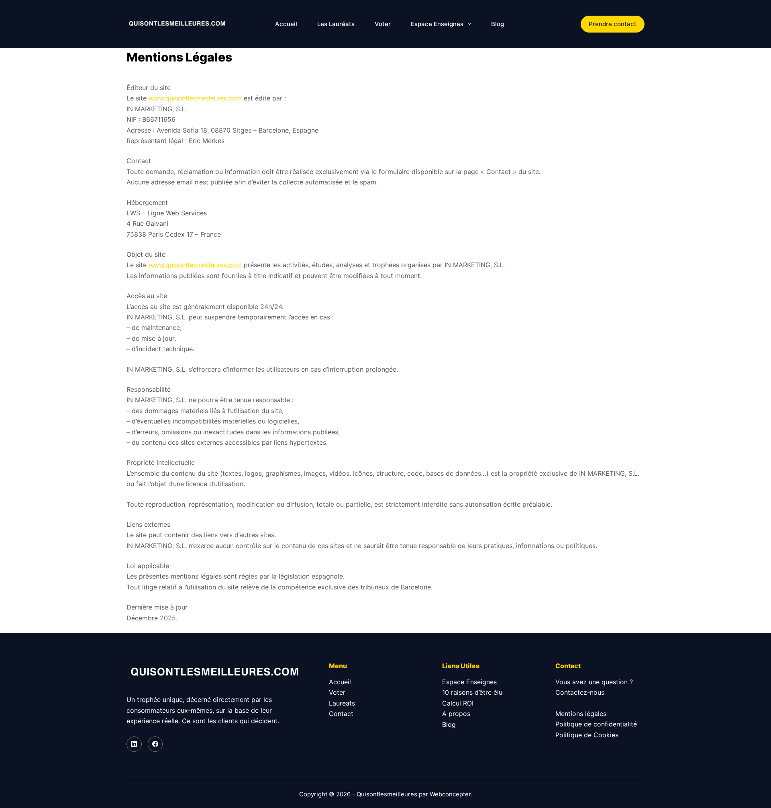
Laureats (342, 703)
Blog (497, 24)
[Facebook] (155, 744)
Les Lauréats (336, 24)
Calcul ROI (457, 703)
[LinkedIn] (134, 744)
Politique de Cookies (586, 735)
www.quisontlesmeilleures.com (195, 98)
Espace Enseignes (437, 24)
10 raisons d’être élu (472, 692)
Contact (341, 714)
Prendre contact (612, 24)
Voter (383, 24)
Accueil (286, 24)
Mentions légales (580, 714)
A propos (456, 714)
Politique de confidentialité (596, 724)
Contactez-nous (579, 692)
